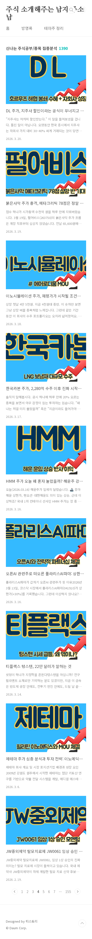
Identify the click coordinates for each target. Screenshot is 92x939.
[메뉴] (82, 9)
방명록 (26, 28)
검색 (71, 9)
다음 (77, 891)
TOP (82, 923)
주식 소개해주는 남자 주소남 (45, 10)
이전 (15, 891)
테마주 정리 (54, 28)
